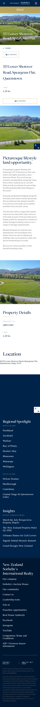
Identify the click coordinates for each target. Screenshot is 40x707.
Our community (11, 589)
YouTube (7, 630)
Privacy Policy (6, 663)
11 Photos (12, 54)
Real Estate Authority (14, 615)
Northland (8, 430)
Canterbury (8, 489)
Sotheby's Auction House (16, 584)
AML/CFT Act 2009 (27, 663)
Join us (6, 604)
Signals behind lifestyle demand (19, 540)
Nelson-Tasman (11, 479)
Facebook (8, 620)
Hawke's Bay (9, 451)
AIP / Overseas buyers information (14, 644)
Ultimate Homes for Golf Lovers (19, 535)
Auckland (8, 435)
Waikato (7, 440)
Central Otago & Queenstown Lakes (18, 495)
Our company (10, 579)
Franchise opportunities (15, 610)
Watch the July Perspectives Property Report (17, 521)
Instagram (8, 625)
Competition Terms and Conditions (15, 637)
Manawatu (8, 456)
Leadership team (11, 599)
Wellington (8, 466)
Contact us (8, 594)
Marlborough (9, 484)
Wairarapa (8, 461)
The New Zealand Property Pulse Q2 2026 (20, 529)
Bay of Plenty (10, 446)
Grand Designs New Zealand (18, 545)
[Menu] (36, 3)
